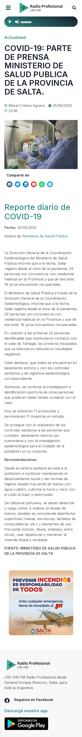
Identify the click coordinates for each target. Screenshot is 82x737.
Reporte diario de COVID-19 (37, 211)
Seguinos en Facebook (33, 699)
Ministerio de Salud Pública (45, 236)
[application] (41, 21)
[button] (8, 8)
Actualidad (15, 37)
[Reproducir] (10, 22)
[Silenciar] (17, 22)
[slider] (27, 22)
